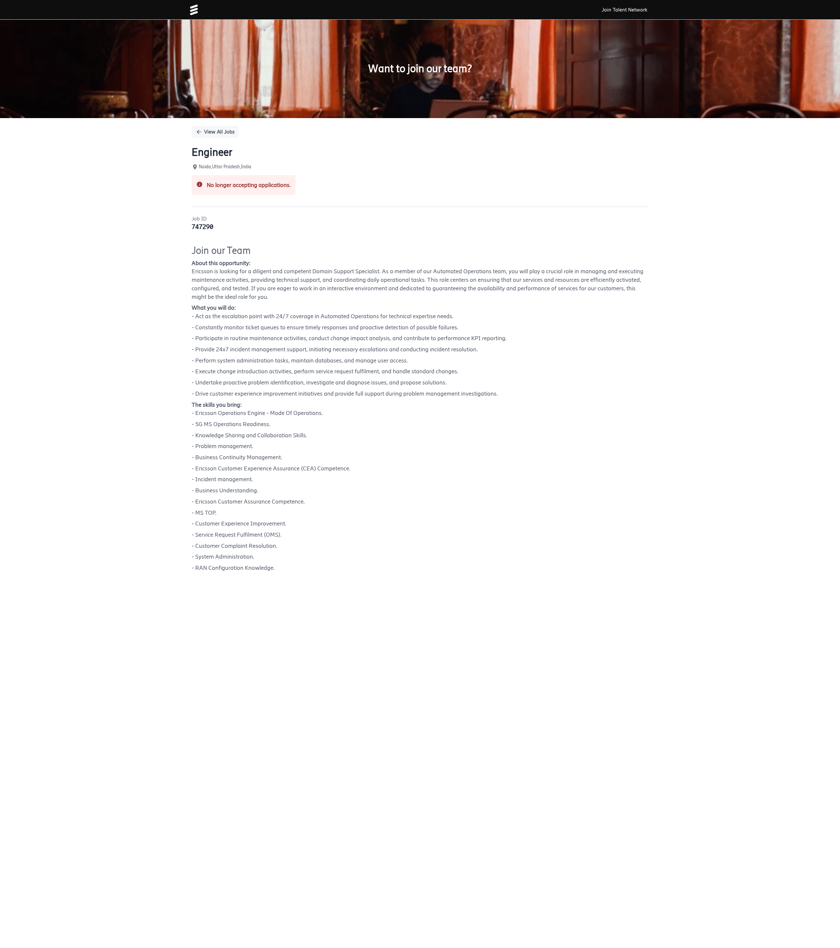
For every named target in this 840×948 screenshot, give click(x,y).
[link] (194, 9)
